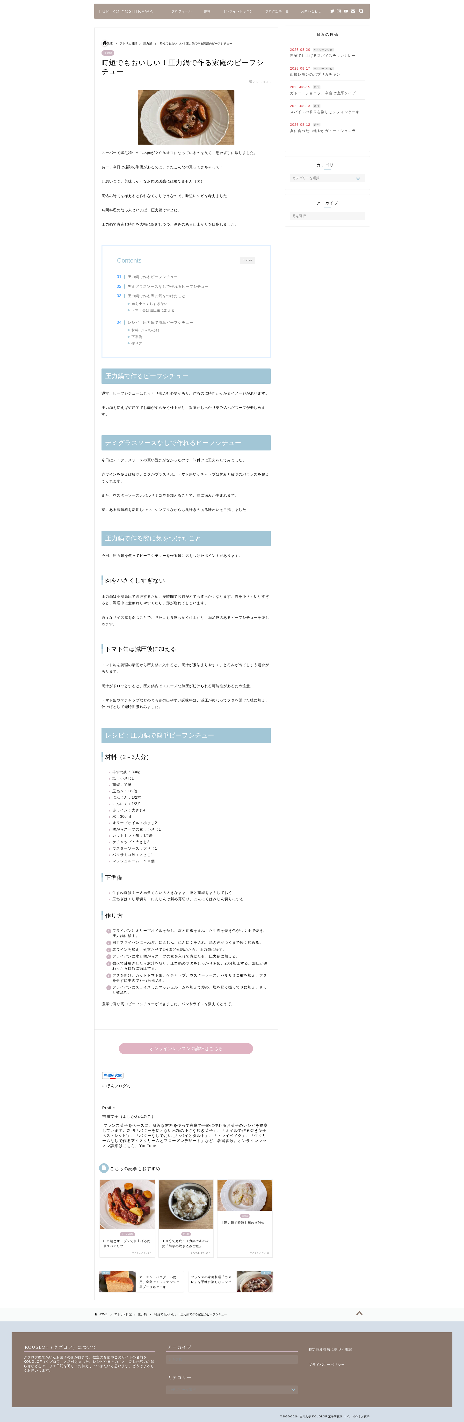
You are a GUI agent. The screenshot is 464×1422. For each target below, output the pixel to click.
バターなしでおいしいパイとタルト (172, 1136)
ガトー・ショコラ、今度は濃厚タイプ (323, 93)
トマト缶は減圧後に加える (153, 310)
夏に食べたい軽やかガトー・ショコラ (323, 131)
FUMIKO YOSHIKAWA (126, 11)
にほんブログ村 (116, 1086)
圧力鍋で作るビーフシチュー (153, 277)
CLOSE (247, 260)
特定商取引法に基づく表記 (330, 1349)
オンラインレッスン (238, 11)
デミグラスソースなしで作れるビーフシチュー (168, 286)
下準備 (136, 337)
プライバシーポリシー (327, 1365)
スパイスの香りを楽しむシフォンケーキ (325, 112)
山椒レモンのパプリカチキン (315, 74)
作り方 (136, 343)
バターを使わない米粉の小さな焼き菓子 (176, 1130)
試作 (316, 87)
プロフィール (182, 11)
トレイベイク (229, 1136)
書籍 (207, 11)
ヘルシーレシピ (323, 49)
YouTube (147, 1146)
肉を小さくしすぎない (149, 304)
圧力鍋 (108, 53)
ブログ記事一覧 (277, 11)
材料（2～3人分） (146, 330)
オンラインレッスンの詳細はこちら (186, 1048)
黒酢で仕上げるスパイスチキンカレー (323, 55)
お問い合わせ (311, 11)
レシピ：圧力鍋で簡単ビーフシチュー (160, 322)
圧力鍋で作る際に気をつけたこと (157, 296)
